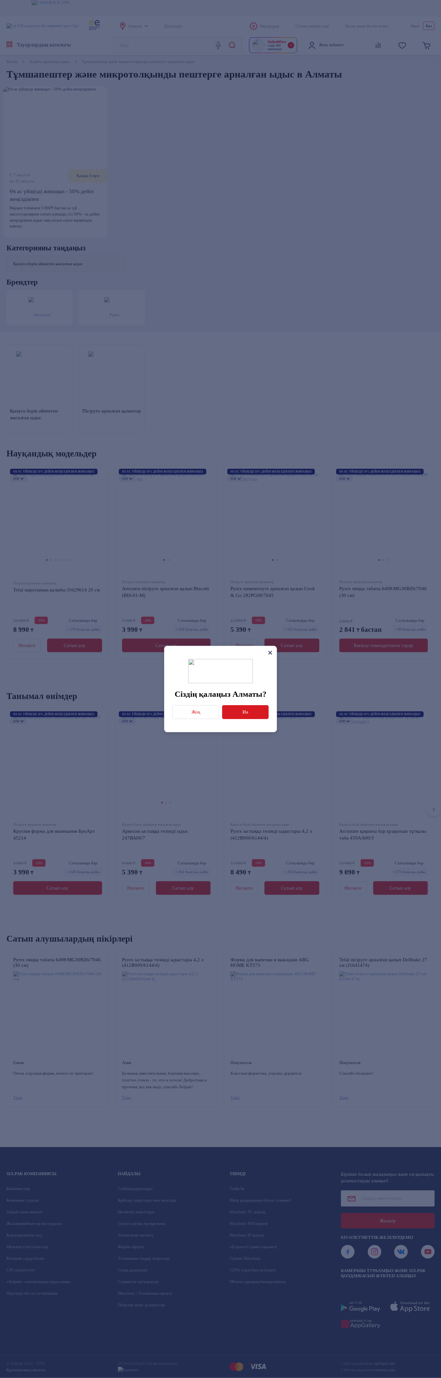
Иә (245, 712)
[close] (270, 653)
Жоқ (195, 712)
